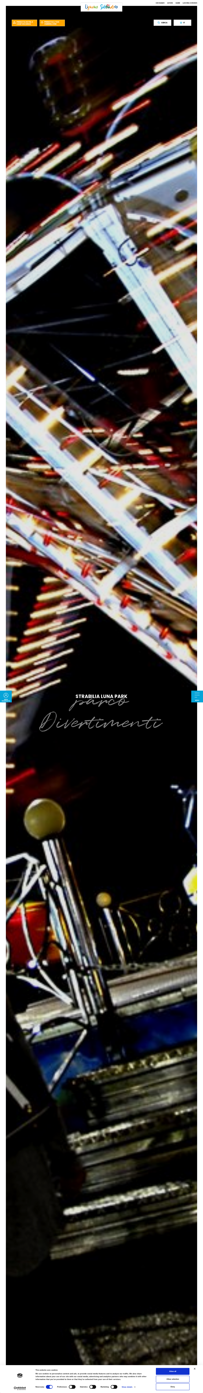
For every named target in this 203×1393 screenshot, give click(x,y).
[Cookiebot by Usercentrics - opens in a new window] (20, 1388)
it (184, 23)
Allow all (172, 1371)
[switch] (72, 1387)
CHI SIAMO (160, 3)
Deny (173, 1387)
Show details (127, 1387)
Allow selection (172, 1379)
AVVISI (170, 3)
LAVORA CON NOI (190, 3)
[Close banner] (194, 1369)
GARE (178, 3)
